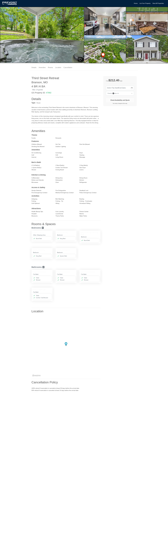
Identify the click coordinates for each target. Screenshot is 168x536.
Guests (113, 93)
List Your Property (145, 3)
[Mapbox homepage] (36, 375)
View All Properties (158, 3)
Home (136, 3)
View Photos (6, 60)
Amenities (42, 67)
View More (35, 392)
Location (58, 67)
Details (34, 67)
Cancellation (67, 67)
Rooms (50, 67)
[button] (35, 159)
